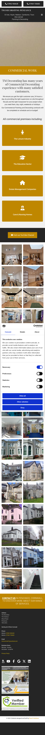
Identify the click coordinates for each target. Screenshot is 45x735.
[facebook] (13, 661)
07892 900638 (10, 633)
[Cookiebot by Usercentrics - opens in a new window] (33, 326)
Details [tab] (22, 332)
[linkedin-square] (29, 661)
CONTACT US (8, 598)
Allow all (22, 396)
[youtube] (8, 661)
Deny (22, 408)
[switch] (40, 373)
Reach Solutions (34, 718)
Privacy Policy (6, 653)
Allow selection (22, 402)
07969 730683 (10, 635)
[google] (18, 661)
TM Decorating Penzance (16, 10)
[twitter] (24, 661)
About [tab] (37, 332)
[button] (12, 4)
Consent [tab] (8, 332)
